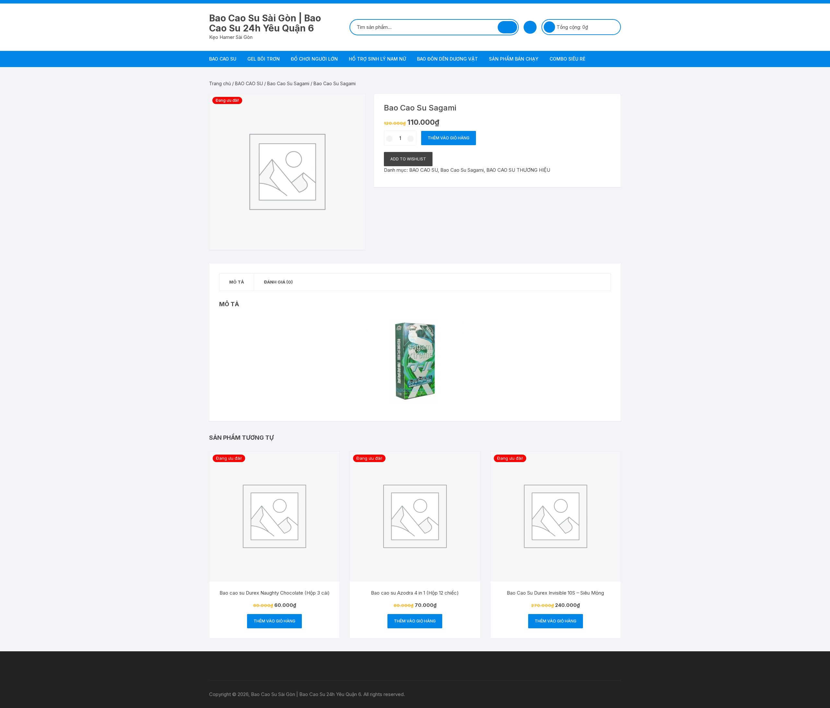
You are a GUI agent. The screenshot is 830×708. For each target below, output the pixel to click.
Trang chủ (220, 83)
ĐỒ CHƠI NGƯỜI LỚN (314, 59)
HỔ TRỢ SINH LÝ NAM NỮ (377, 59)
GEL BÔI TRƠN (263, 59)
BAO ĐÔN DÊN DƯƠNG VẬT (447, 59)
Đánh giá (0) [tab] (278, 281)
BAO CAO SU (222, 59)
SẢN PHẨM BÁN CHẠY (514, 59)
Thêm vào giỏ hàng (448, 137)
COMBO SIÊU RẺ (567, 59)
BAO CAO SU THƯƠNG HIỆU (518, 170)
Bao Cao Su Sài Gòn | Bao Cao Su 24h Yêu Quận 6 (265, 23)
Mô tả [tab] (236, 281)
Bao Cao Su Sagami (288, 83)
